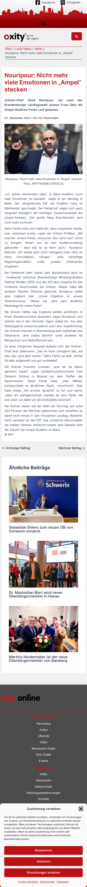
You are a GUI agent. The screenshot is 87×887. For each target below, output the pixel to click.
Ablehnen (44, 861)
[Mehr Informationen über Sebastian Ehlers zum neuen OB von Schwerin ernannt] (43, 499)
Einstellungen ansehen (43, 872)
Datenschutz (47, 881)
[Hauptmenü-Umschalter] (43, 23)
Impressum (63, 881)
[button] (81, 809)
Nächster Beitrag (71, 448)
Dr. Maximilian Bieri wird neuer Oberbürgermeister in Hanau (36, 594)
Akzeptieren (43, 850)
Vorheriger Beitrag (16, 448)
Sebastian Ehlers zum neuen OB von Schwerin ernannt (41, 529)
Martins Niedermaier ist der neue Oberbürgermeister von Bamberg (38, 659)
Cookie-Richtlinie (28, 881)
